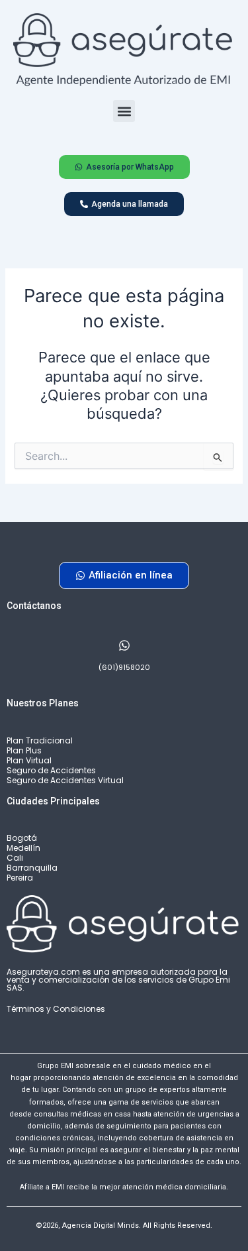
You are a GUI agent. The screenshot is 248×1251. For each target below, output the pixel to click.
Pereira (20, 877)
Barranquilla (32, 867)
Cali (15, 857)
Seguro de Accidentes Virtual (65, 780)
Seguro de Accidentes (51, 770)
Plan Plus (24, 750)
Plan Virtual (29, 760)
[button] (124, 111)
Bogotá (22, 837)
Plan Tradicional (40, 740)
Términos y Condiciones (56, 1008)
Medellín (23, 847)
